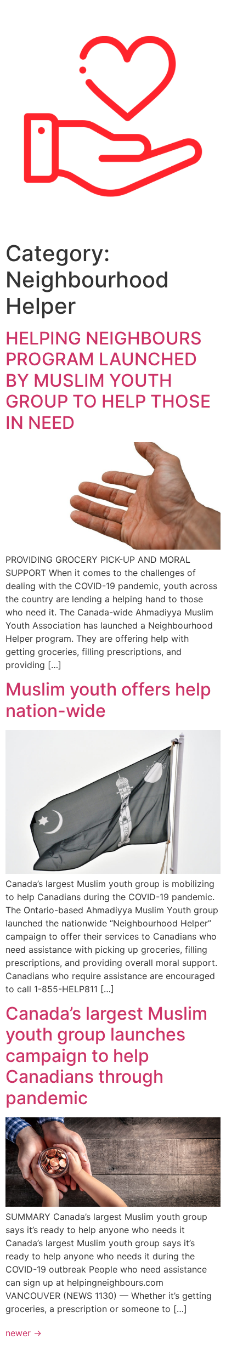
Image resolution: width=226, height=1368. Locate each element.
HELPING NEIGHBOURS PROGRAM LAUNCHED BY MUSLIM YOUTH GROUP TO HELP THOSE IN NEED (108, 380)
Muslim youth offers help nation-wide (108, 700)
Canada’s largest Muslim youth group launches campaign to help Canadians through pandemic (106, 1056)
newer (23, 1332)
